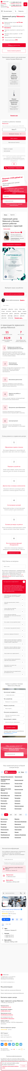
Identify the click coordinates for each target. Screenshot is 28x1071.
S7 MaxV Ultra (22, 309)
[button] (2, 772)
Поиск (13, 129)
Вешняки (17, 819)
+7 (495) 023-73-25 (16, 2)
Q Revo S (11, 313)
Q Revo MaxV (4, 318)
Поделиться (2, 1044)
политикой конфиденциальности (16, 204)
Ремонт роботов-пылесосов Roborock (14, 294)
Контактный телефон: (10, 692)
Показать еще (14, 115)
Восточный (4, 821)
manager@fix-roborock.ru (7, 1018)
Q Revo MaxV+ (4, 309)
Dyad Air (19, 311)
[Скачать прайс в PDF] (14, 163)
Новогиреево (18, 829)
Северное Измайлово (20, 835)
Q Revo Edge (10, 315)
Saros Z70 (14, 311)
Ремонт (5, 214)
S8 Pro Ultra (8, 311)
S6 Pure (16, 309)
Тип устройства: (8, 699)
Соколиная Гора (5, 837)
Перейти (22, 300)
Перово (17, 832)
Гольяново (3, 824)
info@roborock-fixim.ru (7, 1014)
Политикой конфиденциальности (10, 733)
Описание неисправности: (11, 712)
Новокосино (4, 832)
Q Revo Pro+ (11, 309)
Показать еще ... (19, 318)
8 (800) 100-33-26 (5, 1011)
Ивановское (18, 824)
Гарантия (12, 214)
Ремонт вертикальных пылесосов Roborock (12, 993)
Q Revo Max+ (16, 313)
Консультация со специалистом (15, 167)
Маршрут (7, 919)
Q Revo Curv (16, 315)
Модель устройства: (9, 705)
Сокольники (18, 837)
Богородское (4, 819)
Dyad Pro (24, 311)
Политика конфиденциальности (14, 1056)
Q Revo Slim (3, 315)
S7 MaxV (3, 311)
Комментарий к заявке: (10, 719)
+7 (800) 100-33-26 (16, 5)
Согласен (23, 1065)
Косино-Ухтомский (20, 827)
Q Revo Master (23, 313)
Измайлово (4, 827)
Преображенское (5, 835)
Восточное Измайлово (21, 821)
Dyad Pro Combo (4, 313)
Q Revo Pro (22, 315)
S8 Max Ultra (10, 318)
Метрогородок (5, 829)
